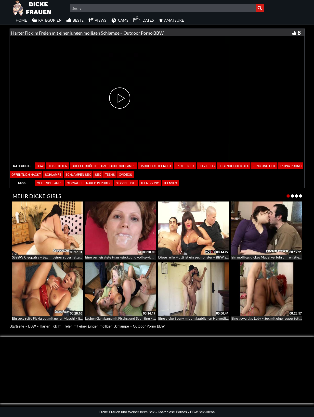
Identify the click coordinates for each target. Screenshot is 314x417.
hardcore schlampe (118, 166)
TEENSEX (170, 183)
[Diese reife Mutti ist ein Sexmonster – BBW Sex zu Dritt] (193, 228)
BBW (40, 166)
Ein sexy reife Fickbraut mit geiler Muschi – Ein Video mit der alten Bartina (68, 318)
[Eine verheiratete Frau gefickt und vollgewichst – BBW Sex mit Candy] (120, 228)
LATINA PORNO (290, 166)
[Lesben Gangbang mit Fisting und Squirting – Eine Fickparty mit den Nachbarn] (120, 289)
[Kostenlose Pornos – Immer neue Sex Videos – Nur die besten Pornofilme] (32, 7)
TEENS (110, 174)
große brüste (84, 166)
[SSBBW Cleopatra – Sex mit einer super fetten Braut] (47, 228)
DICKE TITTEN (57, 166)
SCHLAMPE (53, 174)
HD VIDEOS (206, 166)
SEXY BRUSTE (126, 183)
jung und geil (264, 166)
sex (98, 174)
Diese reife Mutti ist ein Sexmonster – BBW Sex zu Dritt (200, 257)
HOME (21, 20)
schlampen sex (78, 174)
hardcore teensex (155, 166)
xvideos (125, 174)
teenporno (150, 183)
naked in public (99, 183)
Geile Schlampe (50, 183)
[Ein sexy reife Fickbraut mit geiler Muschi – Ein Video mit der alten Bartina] (47, 289)
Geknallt (74, 183)
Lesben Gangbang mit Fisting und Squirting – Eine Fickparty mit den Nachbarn (144, 318)
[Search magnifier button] (260, 8)
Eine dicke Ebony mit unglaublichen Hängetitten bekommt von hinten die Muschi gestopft (226, 318)
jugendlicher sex (234, 166)
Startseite (17, 326)
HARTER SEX (184, 166)
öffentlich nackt (26, 174)
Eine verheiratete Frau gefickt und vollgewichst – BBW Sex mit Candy (137, 257)
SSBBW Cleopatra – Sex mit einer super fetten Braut (51, 257)
